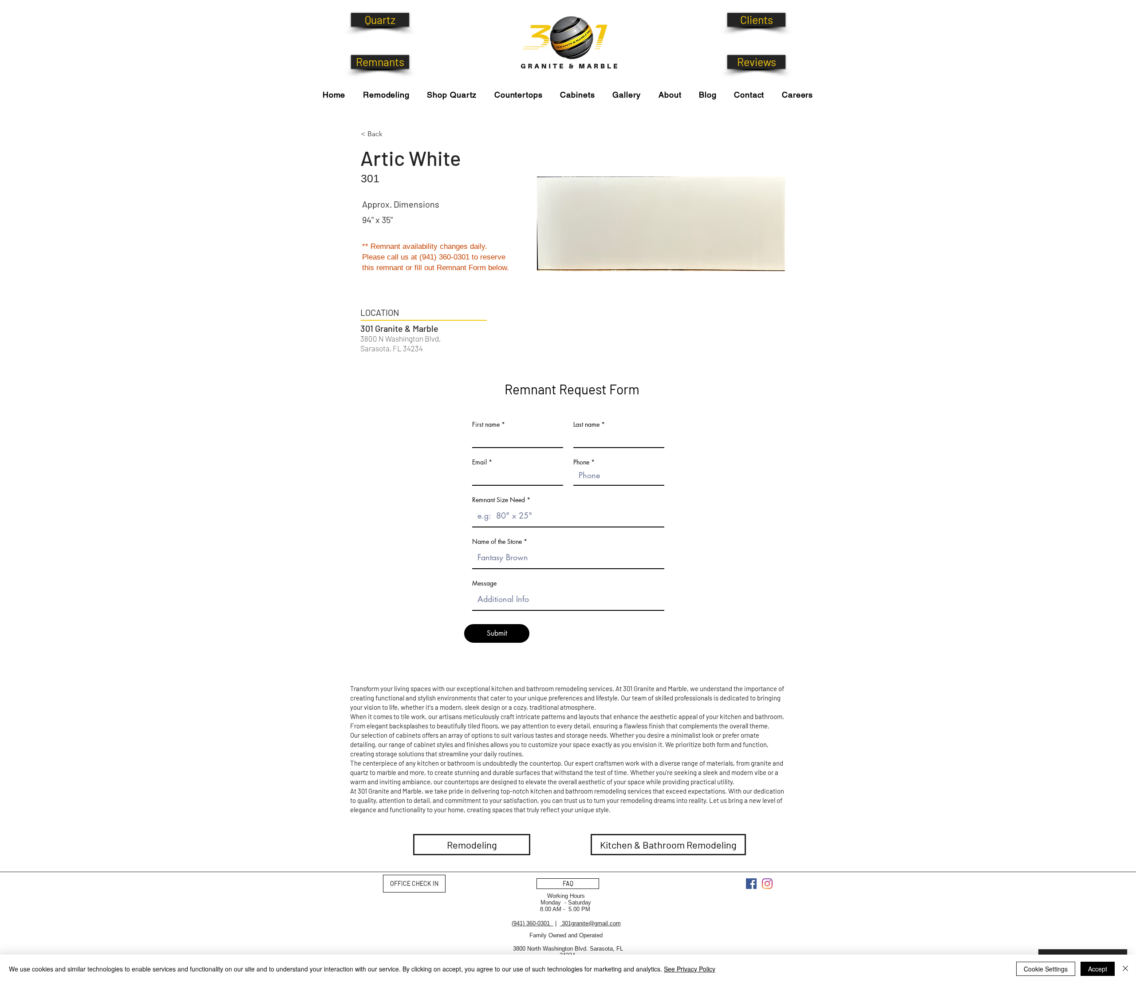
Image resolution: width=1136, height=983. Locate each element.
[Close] (1125, 969)
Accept (1097, 968)
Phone (581, 462)
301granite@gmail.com (590, 923)
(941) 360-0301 (532, 923)
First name (486, 424)
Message (484, 583)
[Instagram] (767, 883)
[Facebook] (751, 883)
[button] (452, 95)
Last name (586, 424)
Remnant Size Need (498, 500)
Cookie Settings (1046, 968)
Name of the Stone (497, 542)
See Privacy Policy (689, 968)
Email (479, 462)
